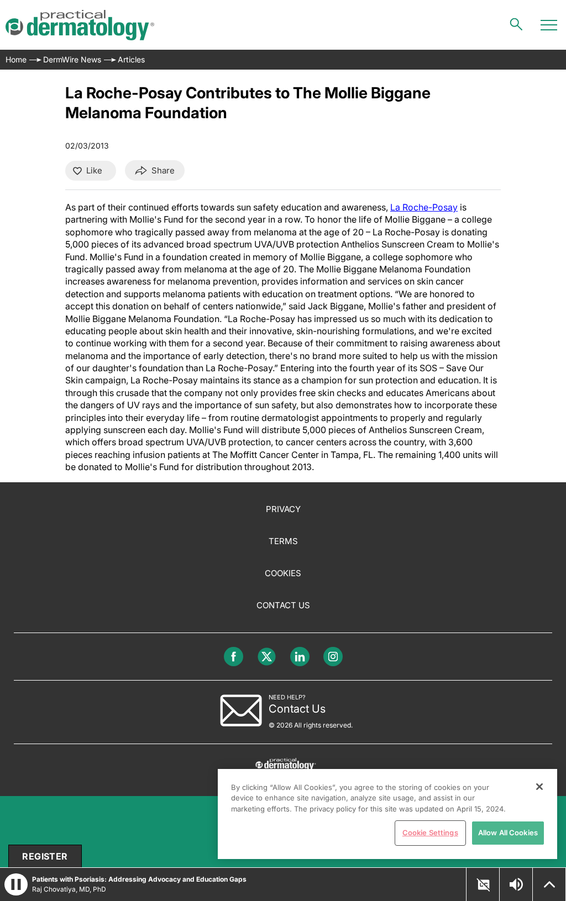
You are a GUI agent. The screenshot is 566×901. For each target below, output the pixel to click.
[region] (387, 814)
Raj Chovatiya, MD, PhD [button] (69, 889)
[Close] (539, 786)
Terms (283, 541)
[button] (483, 885)
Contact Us (283, 605)
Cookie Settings (430, 832)
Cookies (283, 573)
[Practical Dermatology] (80, 25)
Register (44, 856)
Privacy (283, 509)
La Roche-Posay (424, 207)
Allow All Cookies (508, 832)
